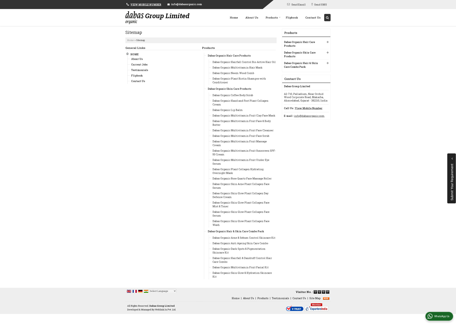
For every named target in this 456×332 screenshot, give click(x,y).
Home (234, 17)
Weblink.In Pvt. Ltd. (165, 309)
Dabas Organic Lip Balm (228, 110)
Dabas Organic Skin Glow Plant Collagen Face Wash (241, 223)
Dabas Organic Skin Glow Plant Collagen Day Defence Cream (240, 195)
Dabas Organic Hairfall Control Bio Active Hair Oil (244, 62)
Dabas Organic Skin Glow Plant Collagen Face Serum (241, 213)
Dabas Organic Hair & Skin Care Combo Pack (236, 231)
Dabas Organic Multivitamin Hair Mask (238, 67)
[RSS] (326, 298)
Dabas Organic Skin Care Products (229, 88)
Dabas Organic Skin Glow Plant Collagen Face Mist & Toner (241, 204)
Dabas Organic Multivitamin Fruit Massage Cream (240, 143)
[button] (145, 4)
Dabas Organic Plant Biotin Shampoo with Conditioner (239, 80)
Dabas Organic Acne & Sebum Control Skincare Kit (244, 237)
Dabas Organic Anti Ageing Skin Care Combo (240, 243)
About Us (251, 17)
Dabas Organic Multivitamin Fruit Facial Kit (241, 267)
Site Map (315, 298)
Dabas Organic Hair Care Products (229, 55)
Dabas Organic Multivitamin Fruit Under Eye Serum (241, 161)
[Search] (327, 17)
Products (272, 17)
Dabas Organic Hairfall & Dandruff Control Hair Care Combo (242, 259)
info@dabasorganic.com (186, 4)
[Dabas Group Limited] (157, 17)
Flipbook (292, 17)
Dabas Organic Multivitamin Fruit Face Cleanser (243, 130)
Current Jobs (139, 64)
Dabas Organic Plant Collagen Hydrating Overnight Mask (238, 171)
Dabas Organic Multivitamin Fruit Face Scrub (241, 136)
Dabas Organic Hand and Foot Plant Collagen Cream (240, 102)
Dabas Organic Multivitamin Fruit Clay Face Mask (244, 115)
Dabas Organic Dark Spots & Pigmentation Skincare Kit (239, 250)
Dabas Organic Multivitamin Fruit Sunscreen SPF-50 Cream (244, 152)
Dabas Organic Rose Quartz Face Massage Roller (242, 178)
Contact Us (313, 17)
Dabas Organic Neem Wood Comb (233, 73)
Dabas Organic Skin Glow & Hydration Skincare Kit (242, 274)
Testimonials (139, 70)
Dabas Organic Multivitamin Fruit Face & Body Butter (242, 122)
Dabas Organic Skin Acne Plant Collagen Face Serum (241, 185)
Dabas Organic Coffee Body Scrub (233, 95)
